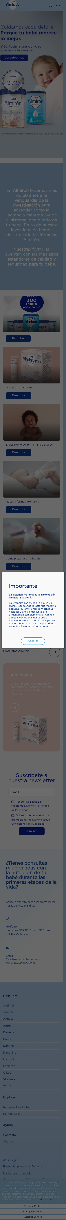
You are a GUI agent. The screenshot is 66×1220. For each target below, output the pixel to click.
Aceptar (33, 641)
